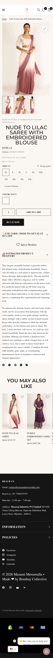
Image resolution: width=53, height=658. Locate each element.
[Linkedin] (26, 587)
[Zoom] (44, 29)
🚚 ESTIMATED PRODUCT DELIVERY (17, 254)
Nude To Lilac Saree (10, 435)
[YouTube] (19, 588)
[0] (49, 10)
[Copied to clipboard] (27, 365)
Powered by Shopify (34, 610)
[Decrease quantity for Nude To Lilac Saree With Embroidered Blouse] (4, 212)
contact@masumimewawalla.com (24, 487)
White (5, 200)
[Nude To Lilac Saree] (14, 411)
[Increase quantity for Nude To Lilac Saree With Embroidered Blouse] (12, 212)
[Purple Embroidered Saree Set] (39, 411)
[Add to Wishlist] (22, 397)
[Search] (38, 10)
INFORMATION (13, 527)
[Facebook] (4, 365)
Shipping (5, 151)
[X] (10, 365)
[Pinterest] (16, 365)
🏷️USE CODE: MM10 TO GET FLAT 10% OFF (22, 234)
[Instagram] (12, 587)
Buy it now (13, 222)
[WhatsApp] (21, 365)
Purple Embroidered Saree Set (38, 436)
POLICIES (9, 537)
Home (4, 19)
